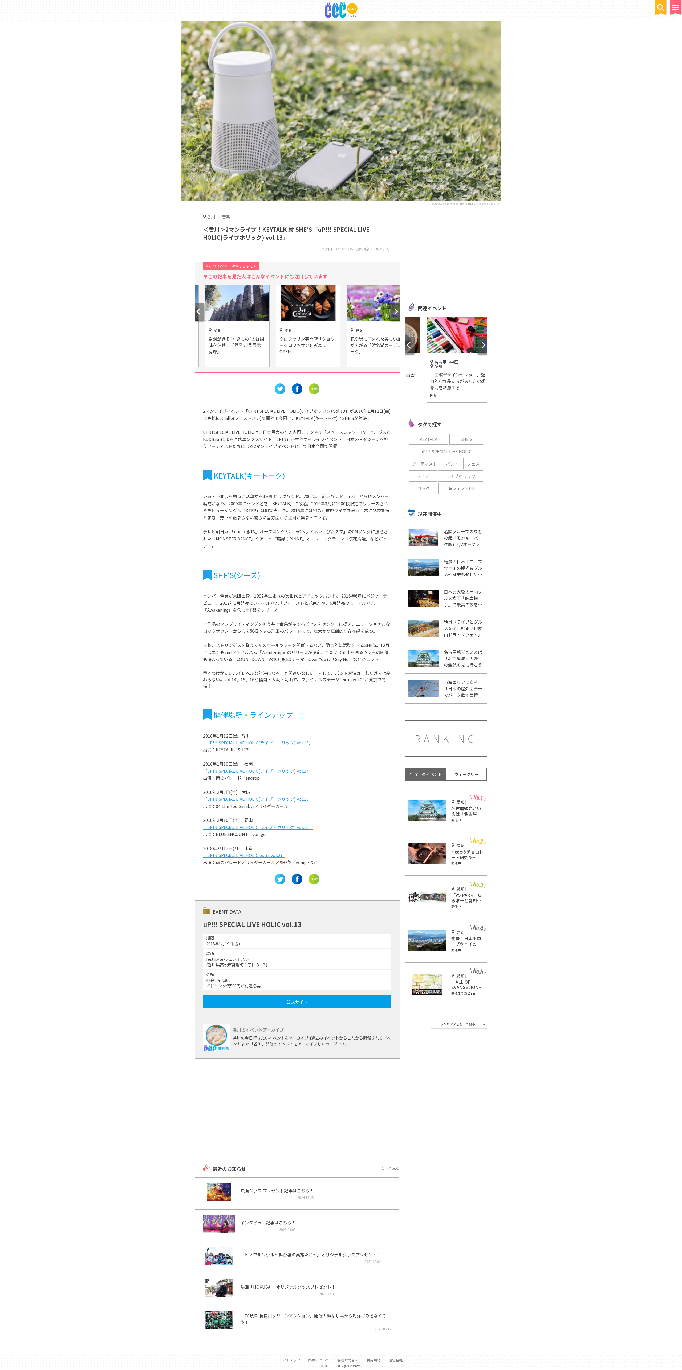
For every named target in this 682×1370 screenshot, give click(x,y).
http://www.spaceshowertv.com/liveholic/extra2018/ (463, 203)
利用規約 (373, 1360)
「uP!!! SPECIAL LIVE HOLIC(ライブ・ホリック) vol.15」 (258, 799)
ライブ (422, 476)
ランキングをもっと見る (457, 1024)
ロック (423, 488)
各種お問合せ (348, 1360)
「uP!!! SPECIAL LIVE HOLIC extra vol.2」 (244, 855)
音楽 (226, 217)
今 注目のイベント (425, 774)
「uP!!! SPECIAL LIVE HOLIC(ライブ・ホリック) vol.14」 (258, 771)
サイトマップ (289, 1360)
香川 (211, 216)
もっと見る (390, 1168)
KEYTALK (428, 439)
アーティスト (424, 463)
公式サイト (297, 1002)
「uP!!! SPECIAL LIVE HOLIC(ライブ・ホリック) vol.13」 (258, 742)
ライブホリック (461, 476)
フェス (473, 463)
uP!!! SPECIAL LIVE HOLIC (446, 451)
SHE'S (466, 439)
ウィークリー (466, 774)
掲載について (318, 1360)
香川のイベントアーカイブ (258, 1030)
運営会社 (396, 1360)
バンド (452, 463)
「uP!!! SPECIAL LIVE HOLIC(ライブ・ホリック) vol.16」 (258, 827)
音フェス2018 (461, 488)
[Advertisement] (297, 1112)
